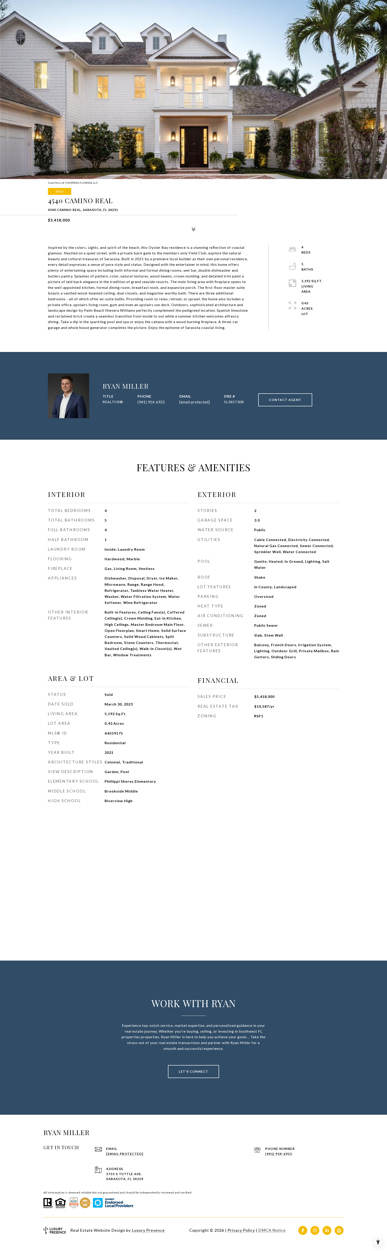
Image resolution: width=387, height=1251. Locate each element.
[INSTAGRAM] (314, 1230)
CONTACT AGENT (285, 400)
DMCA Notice (272, 1230)
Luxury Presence (148, 1230)
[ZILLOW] (339, 1230)
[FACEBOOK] (302, 1230)
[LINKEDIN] (326, 1230)
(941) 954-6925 (151, 402)
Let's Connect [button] (193, 1071)
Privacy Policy (241, 1230)
